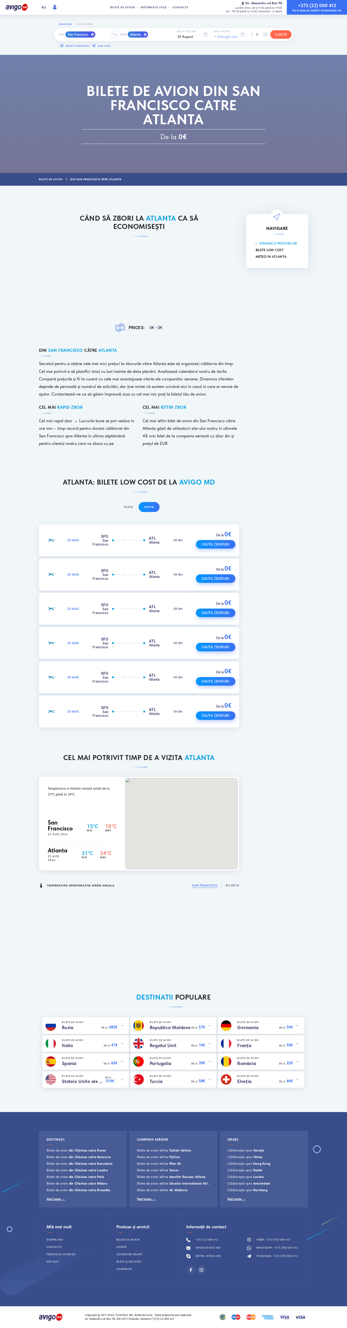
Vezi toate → (56, 1199)
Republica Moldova (170, 1027)
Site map (52, 1261)
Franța (244, 1045)
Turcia (156, 1081)
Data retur (222, 31)
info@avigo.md (208, 1247)
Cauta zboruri (215, 544)
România (246, 1063)
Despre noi (54, 1239)
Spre (123, 34)
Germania (247, 1027)
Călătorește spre (245, 1150)
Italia (67, 1045)
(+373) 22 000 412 (163, 1318)
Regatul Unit (163, 1045)
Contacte (180, 7)
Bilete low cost (270, 250)
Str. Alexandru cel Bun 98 (263, 3)
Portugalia (160, 1063)
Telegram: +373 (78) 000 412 (276, 1256)
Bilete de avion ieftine (164, 1150)
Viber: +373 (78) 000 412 (273, 1239)
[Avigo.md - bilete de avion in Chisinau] (51, 1317)
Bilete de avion (122, 7)
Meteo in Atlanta (271, 256)
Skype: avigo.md (208, 1256)
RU (44, 7)
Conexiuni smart (129, 1254)
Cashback (124, 1269)
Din (61, 34)
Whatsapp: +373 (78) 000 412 (276, 1247)
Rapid (128, 507)
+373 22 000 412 (206, 1239)
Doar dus (65, 24)
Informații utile (153, 7)
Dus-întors (85, 24)
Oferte (121, 1247)
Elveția (244, 1081)
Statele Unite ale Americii (83, 1081)
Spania (69, 1063)
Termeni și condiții (61, 1254)
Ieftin (149, 507)
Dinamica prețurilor (278, 243)
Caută (281, 34)
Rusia (67, 1027)
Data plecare (186, 31)
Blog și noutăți (128, 1261)
